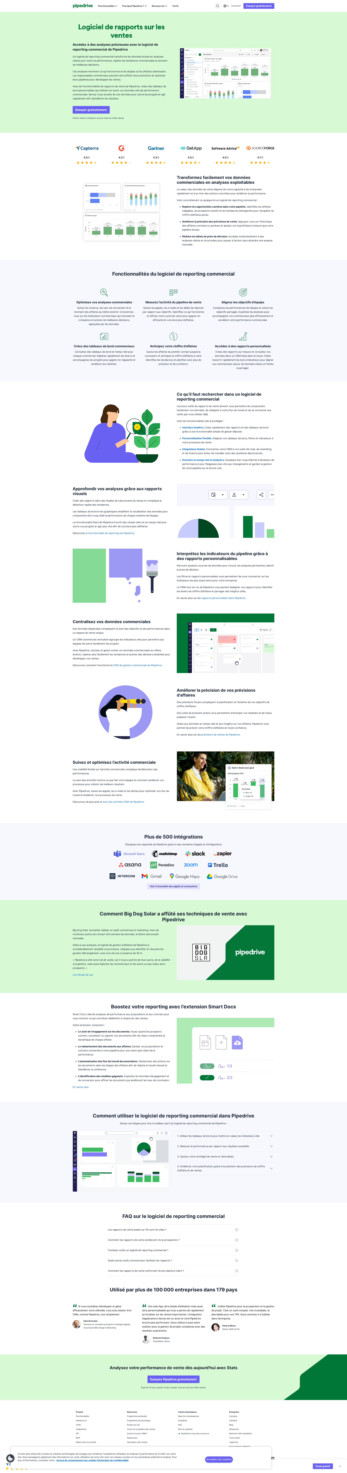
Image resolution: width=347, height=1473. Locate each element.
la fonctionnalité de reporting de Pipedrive (110, 533)
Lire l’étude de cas (83, 974)
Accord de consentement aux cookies (76, 1460)
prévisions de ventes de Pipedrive (220, 734)
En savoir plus (81, 1087)
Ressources (158, 6)
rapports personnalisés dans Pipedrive (223, 598)
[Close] (340, 1466)
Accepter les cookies (219, 1459)
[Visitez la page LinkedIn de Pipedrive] (272, 1459)
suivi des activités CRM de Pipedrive (123, 801)
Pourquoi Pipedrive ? (133, 6)
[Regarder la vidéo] (225, 71)
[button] (10, 1458)
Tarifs (175, 6)
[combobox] (226, 6)
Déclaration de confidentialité (112, 1460)
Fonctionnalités (106, 6)
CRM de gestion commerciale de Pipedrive (137, 665)
